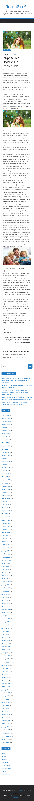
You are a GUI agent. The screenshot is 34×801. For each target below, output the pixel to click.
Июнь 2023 (5, 504)
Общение (5, 762)
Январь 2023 (6, 520)
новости (4, 759)
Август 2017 (5, 665)
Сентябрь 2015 (6, 736)
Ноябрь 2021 (6, 526)
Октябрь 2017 (6, 659)
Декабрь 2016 (6, 690)
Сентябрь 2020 (6, 560)
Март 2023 (5, 514)
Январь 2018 (6, 650)
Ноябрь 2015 (6, 730)
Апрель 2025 (6, 446)
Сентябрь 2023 (6, 498)
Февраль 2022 (6, 523)
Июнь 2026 (5, 415)
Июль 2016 (5, 705)
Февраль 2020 (6, 582)
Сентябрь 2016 (6, 699)
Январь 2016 (6, 724)
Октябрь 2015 (6, 733)
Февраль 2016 (6, 721)
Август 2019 (5, 594)
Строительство (6, 775)
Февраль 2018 (6, 646)
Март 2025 (5, 449)
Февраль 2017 (6, 683)
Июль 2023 (5, 501)
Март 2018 (5, 643)
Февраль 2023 (6, 517)
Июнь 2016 (5, 708)
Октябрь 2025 (6, 430)
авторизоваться (17, 357)
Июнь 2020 (5, 569)
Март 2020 (5, 579)
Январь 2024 (6, 489)
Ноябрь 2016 (6, 693)
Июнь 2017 (5, 671)
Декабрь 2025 (6, 427)
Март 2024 (5, 483)
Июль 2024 (5, 471)
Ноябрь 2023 (6, 495)
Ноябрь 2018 (6, 619)
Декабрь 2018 (6, 616)
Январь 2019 (6, 612)
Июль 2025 (5, 437)
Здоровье (5, 756)
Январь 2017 (6, 687)
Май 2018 (5, 637)
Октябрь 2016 (6, 696)
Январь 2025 (6, 455)
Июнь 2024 (5, 474)
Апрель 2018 (6, 640)
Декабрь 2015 (6, 727)
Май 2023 (5, 508)
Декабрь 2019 (6, 585)
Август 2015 (5, 739)
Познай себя (17, 6)
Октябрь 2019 (6, 591)
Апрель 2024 (6, 480)
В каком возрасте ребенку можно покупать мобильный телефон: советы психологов (17, 340)
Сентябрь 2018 (6, 625)
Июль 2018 (5, 631)
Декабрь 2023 (6, 492)
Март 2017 (5, 680)
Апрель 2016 (6, 714)
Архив (3, 753)
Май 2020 (5, 572)
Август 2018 (5, 628)
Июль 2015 (5, 742)
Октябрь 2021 (6, 529)
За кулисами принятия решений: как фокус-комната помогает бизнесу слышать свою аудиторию (16, 380)
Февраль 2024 (6, 486)
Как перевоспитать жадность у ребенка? (15, 331)
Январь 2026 (6, 424)
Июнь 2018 (5, 634)
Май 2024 (5, 477)
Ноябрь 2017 (6, 656)
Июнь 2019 (5, 597)
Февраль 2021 (6, 545)
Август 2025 (5, 433)
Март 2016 (5, 717)
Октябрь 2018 (6, 622)
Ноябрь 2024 (6, 461)
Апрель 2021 (6, 542)
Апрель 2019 (6, 603)
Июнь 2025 (5, 440)
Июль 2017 (5, 668)
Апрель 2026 (6, 418)
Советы (4, 772)
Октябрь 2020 (6, 557)
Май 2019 (5, 600)
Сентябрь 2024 (6, 467)
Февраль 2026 (6, 421)
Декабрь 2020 (6, 551)
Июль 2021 (5, 535)
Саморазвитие (6, 768)
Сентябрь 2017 (6, 662)
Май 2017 (5, 674)
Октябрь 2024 (6, 464)
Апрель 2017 (6, 677)
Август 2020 (5, 563)
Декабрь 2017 (6, 653)
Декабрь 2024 (6, 458)
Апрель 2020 (6, 575)
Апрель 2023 (6, 511)
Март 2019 (5, 606)
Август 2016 (5, 702)
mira (14, 70)
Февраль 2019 (6, 609)
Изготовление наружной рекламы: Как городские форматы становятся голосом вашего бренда (15, 392)
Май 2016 (5, 711)
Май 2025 (5, 443)
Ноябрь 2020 (6, 554)
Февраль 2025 (6, 452)
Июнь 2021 (5, 538)
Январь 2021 (6, 548)
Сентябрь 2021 (6, 532)
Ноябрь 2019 (6, 588)
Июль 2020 (5, 566)
